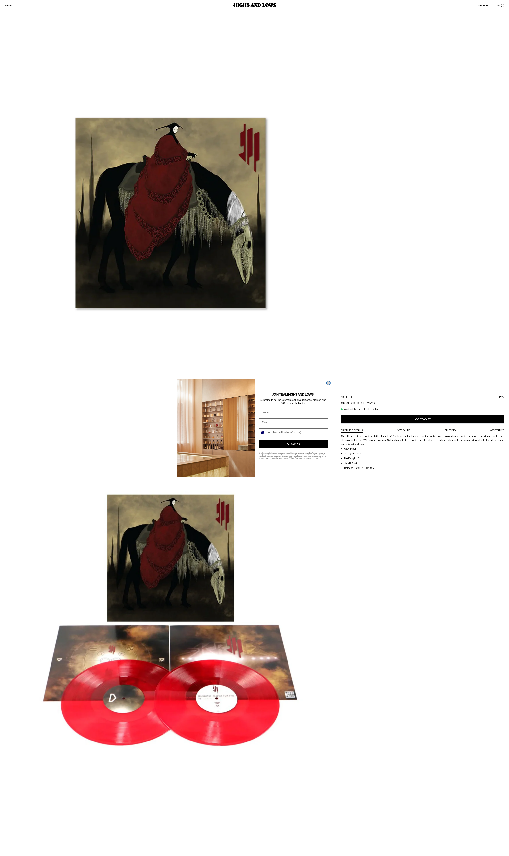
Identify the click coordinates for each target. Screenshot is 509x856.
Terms (316, 458)
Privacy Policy (307, 458)
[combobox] (265, 432)
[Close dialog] (328, 383)
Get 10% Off (293, 444)
